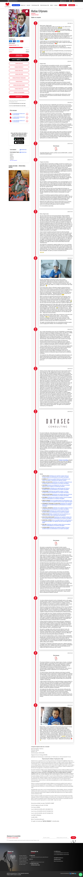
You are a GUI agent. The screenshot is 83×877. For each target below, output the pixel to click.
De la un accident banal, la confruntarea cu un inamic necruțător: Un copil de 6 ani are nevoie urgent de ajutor (57, 521)
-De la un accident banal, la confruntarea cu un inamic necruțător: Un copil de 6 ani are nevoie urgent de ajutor (57, 501)
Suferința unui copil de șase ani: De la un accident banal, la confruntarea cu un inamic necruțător (57, 495)
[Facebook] (69, 1)
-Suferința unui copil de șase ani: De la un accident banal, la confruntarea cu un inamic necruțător (56, 489)
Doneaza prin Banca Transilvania (19, 77)
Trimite (73, 837)
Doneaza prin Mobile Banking (19, 85)
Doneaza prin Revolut (19, 67)
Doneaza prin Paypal (19, 70)
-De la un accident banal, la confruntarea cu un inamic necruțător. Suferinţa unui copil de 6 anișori (56, 479)
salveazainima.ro (13, 873)
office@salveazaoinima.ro (35, 862)
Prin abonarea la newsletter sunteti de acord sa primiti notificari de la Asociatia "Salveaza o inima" (24, 840)
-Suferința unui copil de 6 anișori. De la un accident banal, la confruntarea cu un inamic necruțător (55, 492)
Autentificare (71, 5)
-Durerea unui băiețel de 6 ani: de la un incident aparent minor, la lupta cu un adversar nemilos (56, 485)
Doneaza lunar (19, 55)
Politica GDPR (10, 874)
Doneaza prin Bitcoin (19, 88)
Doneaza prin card (19, 63)
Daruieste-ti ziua (19, 96)
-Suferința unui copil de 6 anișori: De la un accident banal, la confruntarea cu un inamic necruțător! (55, 511)
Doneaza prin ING (19, 81)
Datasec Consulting (63, 460)
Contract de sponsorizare (19, 92)
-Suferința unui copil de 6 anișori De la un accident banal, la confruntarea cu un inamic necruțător (57, 482)
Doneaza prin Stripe (19, 74)
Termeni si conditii (17, 874)
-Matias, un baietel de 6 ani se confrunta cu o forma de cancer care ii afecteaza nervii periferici (56, 514)
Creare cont (63, 1)
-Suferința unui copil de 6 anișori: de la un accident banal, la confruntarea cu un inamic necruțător (55, 476)
